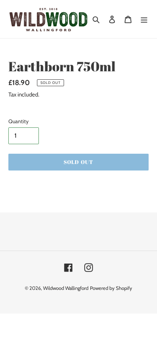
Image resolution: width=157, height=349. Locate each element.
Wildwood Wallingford (65, 288)
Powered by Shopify (111, 288)
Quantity (18, 121)
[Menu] (144, 19)
